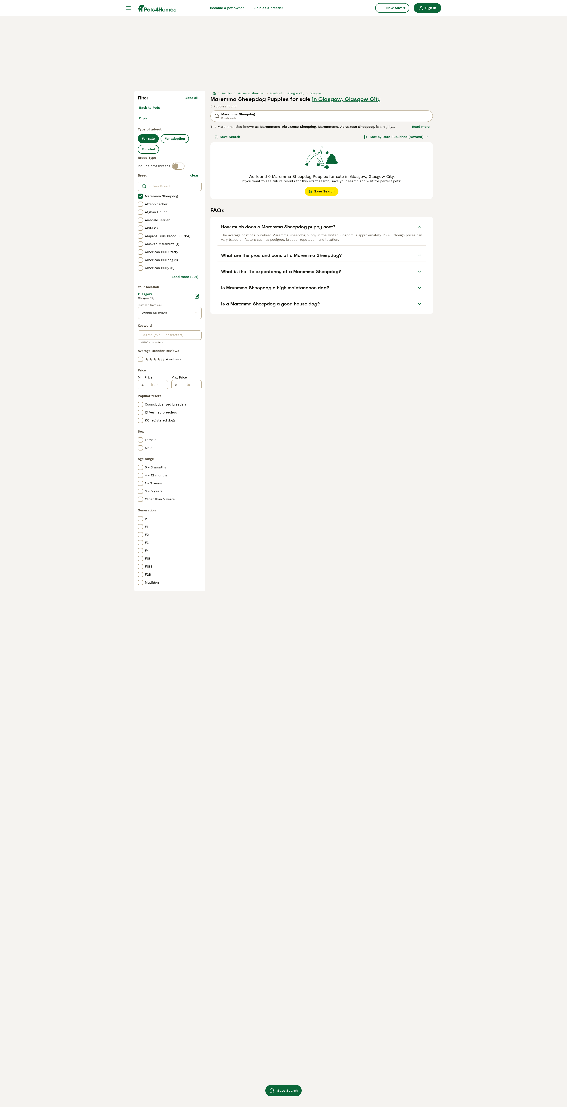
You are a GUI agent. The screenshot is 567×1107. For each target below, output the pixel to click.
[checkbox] (140, 196)
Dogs (143, 118)
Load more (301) (185, 277)
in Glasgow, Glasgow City (346, 99)
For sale (148, 139)
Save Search (230, 137)
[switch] (178, 166)
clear (194, 175)
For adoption (175, 139)
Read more (421, 127)
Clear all (191, 98)
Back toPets (149, 108)
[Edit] (197, 296)
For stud (148, 149)
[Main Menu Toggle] (128, 8)
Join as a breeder (268, 8)
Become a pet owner (227, 8)
